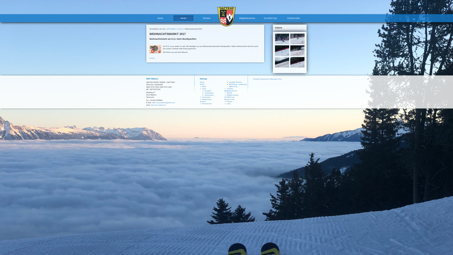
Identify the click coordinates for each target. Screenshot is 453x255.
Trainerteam (209, 93)
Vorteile (229, 93)
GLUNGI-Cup (270, 18)
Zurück (152, 58)
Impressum (264, 79)
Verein (183, 18)
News (204, 86)
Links (229, 104)
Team (204, 89)
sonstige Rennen (235, 82)
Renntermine (207, 104)
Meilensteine (207, 99)
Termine (206, 18)
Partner (229, 101)
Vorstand (207, 91)
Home (160, 18)
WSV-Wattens (171, 29)
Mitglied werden (233, 95)
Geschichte (206, 97)
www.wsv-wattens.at (158, 105)
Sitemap (273, 79)
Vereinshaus (209, 95)
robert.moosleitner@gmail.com (163, 103)
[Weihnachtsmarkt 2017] (155, 49)
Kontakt (256, 79)
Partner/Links (293, 18)
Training (230, 89)
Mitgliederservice (247, 18)
